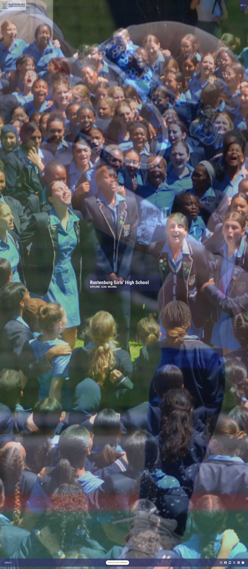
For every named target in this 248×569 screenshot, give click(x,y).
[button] (244, 5)
